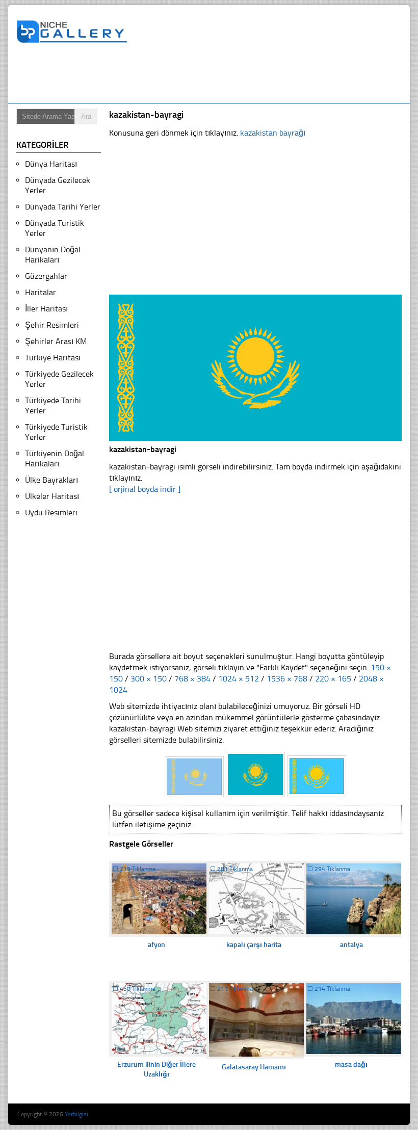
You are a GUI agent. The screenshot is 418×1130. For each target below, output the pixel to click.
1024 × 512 (238, 679)
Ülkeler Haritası (52, 496)
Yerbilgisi (76, 1114)
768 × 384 (192, 679)
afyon (156, 944)
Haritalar (40, 292)
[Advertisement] (201, 75)
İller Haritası (46, 308)
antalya (351, 944)
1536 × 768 (287, 679)
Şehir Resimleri (52, 325)
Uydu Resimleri (51, 512)
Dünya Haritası (51, 164)
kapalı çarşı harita (253, 944)
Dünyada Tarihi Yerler (62, 207)
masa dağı (351, 1064)
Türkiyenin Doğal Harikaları (54, 458)
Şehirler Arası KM (56, 341)
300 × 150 (148, 679)
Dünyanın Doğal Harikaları (53, 255)
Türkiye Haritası (53, 357)
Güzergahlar (46, 276)
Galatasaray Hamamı (254, 1067)
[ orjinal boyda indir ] (144, 489)
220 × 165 (333, 679)
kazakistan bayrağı (272, 133)
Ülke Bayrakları (51, 480)
